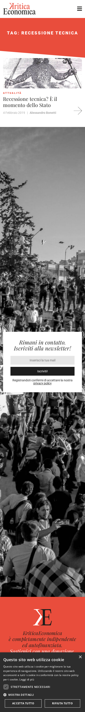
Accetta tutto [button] (23, 703)
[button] (42, 695)
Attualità (12, 93)
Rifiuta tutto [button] (62, 703)
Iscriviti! (42, 371)
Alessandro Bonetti (43, 112)
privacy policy (42, 383)
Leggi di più (26, 679)
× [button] (80, 657)
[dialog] (42, 682)
